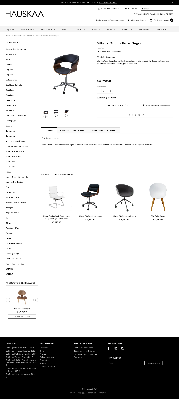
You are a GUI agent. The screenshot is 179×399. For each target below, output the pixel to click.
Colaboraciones (47, 357)
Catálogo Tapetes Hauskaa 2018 (20, 351)
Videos (43, 363)
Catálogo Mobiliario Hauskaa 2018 (21, 354)
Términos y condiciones (84, 351)
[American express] (81, 392)
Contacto (78, 357)
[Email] (129, 115)
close (172, 2)
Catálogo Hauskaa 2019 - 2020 (20, 348)
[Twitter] (135, 115)
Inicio (8, 35)
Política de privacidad (83, 348)
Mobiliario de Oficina (23, 35)
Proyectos (44, 360)
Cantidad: (101, 87)
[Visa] (73, 392)
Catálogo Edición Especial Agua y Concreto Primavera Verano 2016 (21, 362)
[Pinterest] (139, 115)
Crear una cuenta (116, 20)
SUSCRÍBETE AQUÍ (108, 2)
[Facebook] (110, 349)
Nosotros (44, 348)
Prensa (43, 354)
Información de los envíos (85, 354)
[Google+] (143, 115)
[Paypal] (102, 392)
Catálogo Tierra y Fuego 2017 (19, 357)
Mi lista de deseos (138, 20)
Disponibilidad (104, 52)
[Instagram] (123, 349)
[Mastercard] (92, 392)
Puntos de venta (47, 366)
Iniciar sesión (101, 20)
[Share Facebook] (132, 115)
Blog (42, 351)
